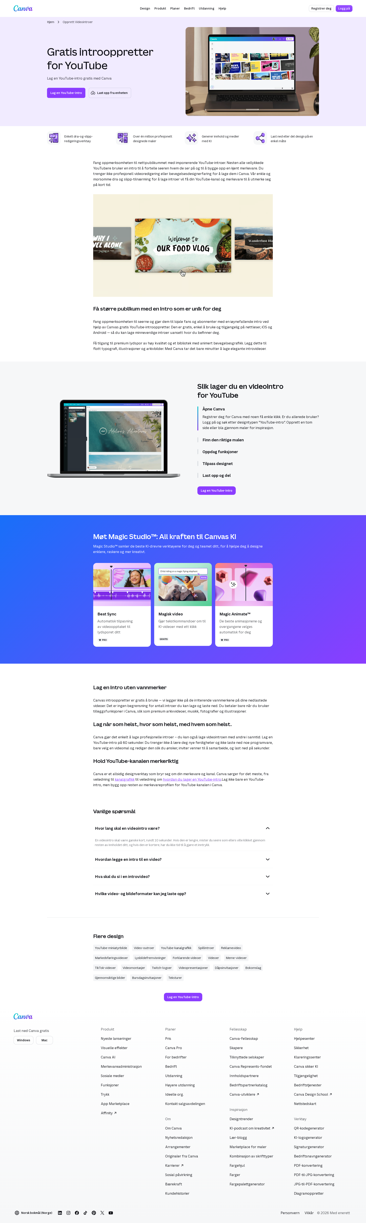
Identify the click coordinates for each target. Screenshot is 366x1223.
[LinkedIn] (60, 1212)
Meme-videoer (236, 958)
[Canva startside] (23, 8)
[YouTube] (110, 1212)
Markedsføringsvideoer (111, 958)
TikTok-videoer (105, 968)
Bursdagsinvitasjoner (147, 978)
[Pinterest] (93, 1212)
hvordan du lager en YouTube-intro (192, 779)
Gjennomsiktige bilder (110, 978)
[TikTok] (85, 1212)
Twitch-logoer (162, 968)
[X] (102, 1212)
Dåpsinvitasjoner (226, 968)
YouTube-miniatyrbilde (111, 948)
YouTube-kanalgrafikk (176, 948)
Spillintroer (206, 948)
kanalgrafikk (124, 779)
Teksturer (175, 978)
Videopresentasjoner (193, 968)
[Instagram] (68, 1212)
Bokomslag (253, 968)
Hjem (50, 22)
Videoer (213, 958)
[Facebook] (76, 1212)
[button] (145, 8)
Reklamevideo (231, 948)
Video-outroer (144, 948)
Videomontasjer (134, 968)
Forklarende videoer (187, 958)
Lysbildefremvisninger (150, 958)
